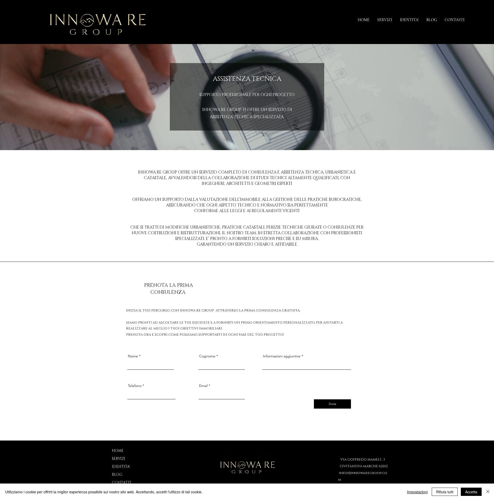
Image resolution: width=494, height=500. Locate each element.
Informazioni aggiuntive (282, 356)
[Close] (488, 492)
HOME (117, 450)
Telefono (135, 385)
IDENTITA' (121, 466)
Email (203, 385)
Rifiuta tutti (444, 491)
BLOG (117, 474)
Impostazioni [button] (417, 491)
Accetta (471, 491)
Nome (133, 356)
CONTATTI (121, 482)
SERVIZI (118, 458)
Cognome (207, 356)
